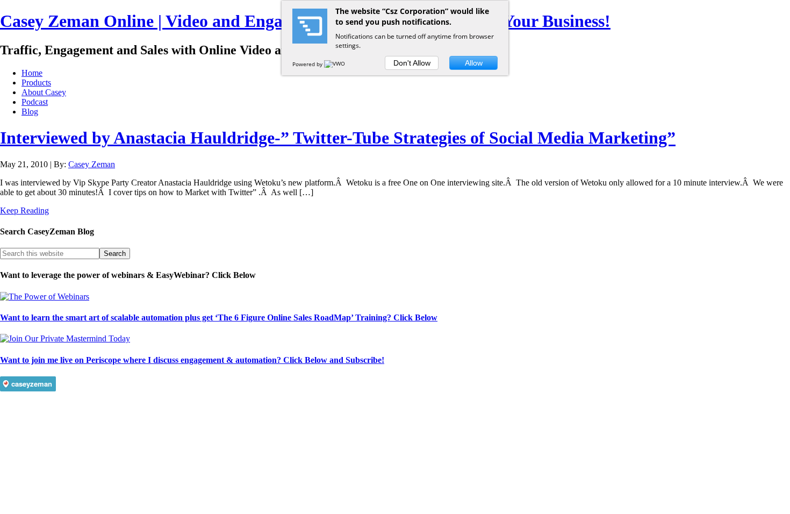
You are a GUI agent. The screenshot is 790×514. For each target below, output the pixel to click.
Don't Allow (411, 63)
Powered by (308, 64)
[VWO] (335, 64)
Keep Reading (24, 210)
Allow (474, 63)
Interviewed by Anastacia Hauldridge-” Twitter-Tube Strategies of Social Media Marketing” (338, 137)
